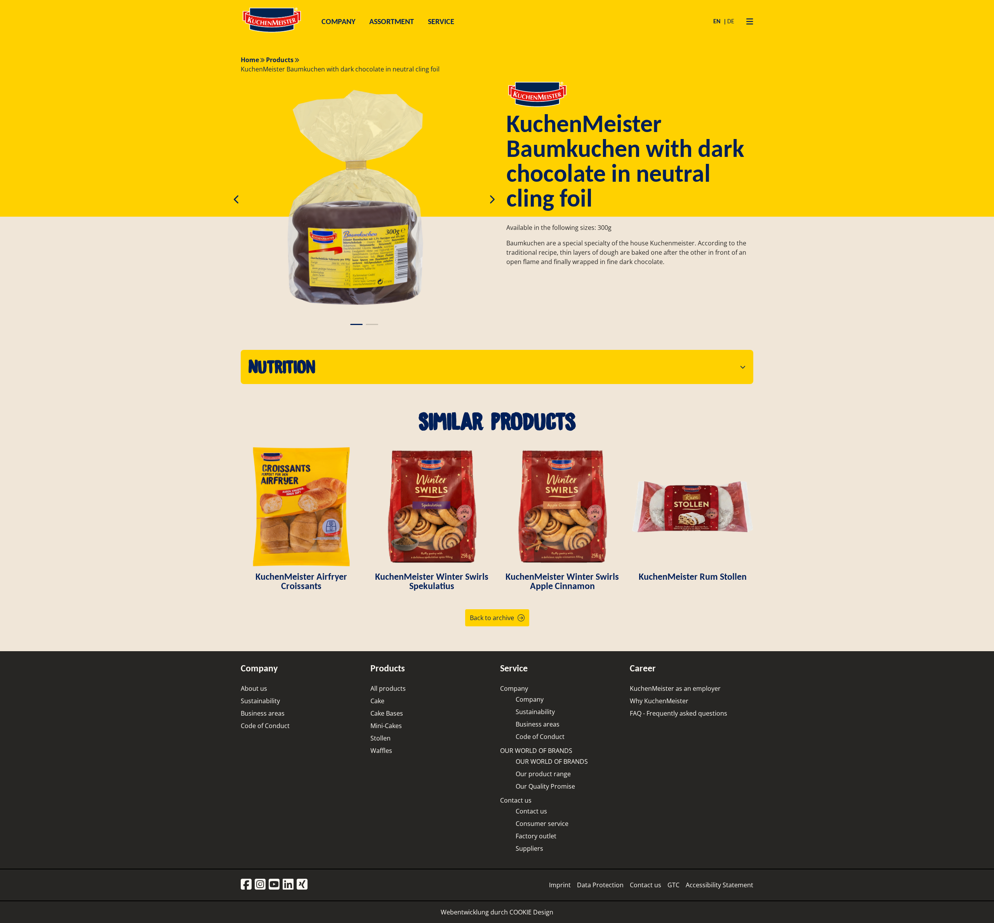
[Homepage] (272, 32)
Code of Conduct (265, 725)
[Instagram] (260, 884)
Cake (377, 701)
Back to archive (492, 618)
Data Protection (600, 885)
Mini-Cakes (386, 725)
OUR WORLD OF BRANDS (536, 750)
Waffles (381, 750)
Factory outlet (536, 836)
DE (730, 21)
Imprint (560, 885)
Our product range (543, 774)
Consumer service (542, 823)
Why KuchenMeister (659, 701)
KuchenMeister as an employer (675, 688)
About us (254, 688)
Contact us (516, 800)
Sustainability (260, 701)
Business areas (263, 713)
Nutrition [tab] (281, 366)
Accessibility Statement (719, 885)
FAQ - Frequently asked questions (678, 713)
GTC (673, 885)
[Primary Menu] (746, 21)
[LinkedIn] (288, 884)
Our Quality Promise (545, 786)
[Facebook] (246, 884)
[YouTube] (274, 884)
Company (514, 688)
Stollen (380, 738)
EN (717, 21)
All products (388, 688)
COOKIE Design (531, 912)
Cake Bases (386, 713)
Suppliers (529, 848)
